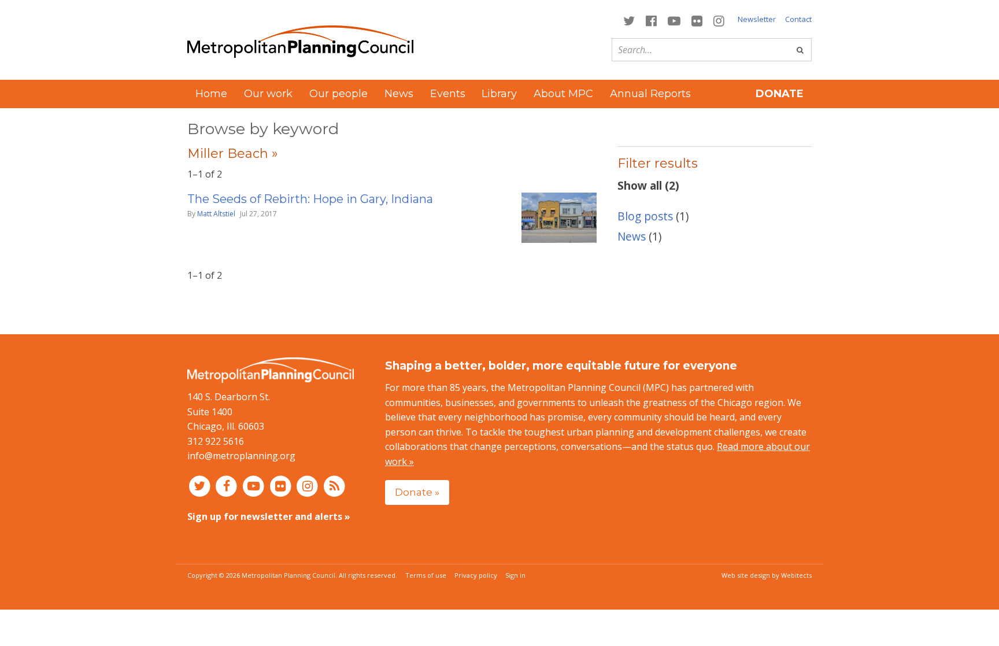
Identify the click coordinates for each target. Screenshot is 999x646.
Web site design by (767, 575)
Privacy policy (475, 575)
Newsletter (757, 19)
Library (499, 93)
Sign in (515, 575)
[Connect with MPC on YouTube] (674, 20)
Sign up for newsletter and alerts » (268, 516)
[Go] (800, 50)
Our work (268, 93)
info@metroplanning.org (241, 455)
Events (447, 93)
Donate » (417, 492)
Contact (798, 19)
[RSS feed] (334, 485)
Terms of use (425, 575)
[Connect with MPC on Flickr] (697, 20)
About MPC (563, 93)
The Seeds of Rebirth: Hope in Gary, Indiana (310, 199)
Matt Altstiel (216, 214)
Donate (780, 93)
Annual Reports (650, 93)
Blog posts (645, 216)
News (398, 93)
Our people (338, 93)
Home (211, 93)
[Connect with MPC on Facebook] (651, 20)
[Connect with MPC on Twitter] (628, 20)
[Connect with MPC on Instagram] (719, 20)
